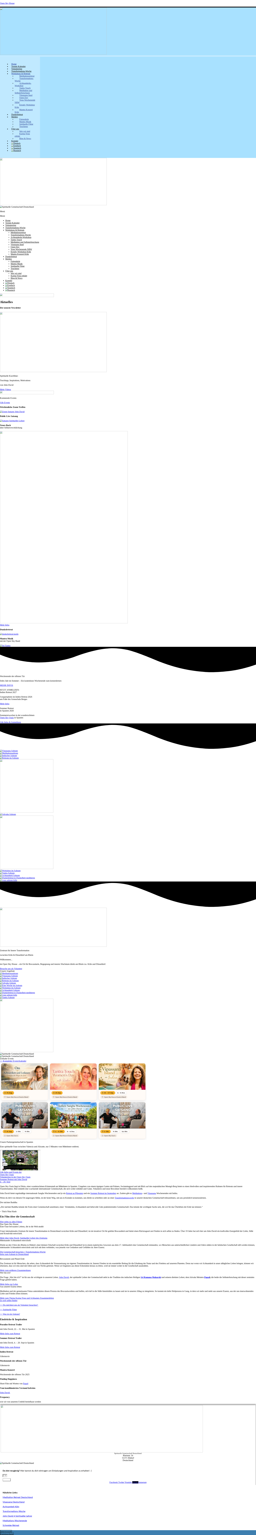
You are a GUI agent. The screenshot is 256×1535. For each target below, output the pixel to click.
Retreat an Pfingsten (74, 1193)
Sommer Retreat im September (103, 1193)
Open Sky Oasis (7, 718)
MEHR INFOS (6, 685)
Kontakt (8, 280)
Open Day (15, 247)
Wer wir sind (16, 273)
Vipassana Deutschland (14, 1502)
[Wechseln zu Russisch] (16, 150)
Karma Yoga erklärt (22, 135)
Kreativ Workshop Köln (25, 106)
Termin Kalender (12, 223)
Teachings (23, 126)
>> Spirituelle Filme (8, 1309)
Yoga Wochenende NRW (25, 101)
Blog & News (25, 138)
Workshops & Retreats (14, 230)
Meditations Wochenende (15, 1521)
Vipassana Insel (17, 244)
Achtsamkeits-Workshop (23, 84)
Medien (14, 117)
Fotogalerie (15, 261)
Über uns (9, 271)
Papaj (207, 1277)
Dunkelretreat (11, 256)
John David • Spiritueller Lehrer (17, 1516)
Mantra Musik (17, 264)
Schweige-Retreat (11, 1525)
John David (64, 1277)
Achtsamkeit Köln (11, 1507)
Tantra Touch (16, 240)
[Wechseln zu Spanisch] (10, 288)
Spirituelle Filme (18, 266)
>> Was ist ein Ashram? (10, 1314)
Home (8, 220)
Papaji (25, 1383)
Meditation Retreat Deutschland (18, 1497)
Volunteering (10, 225)
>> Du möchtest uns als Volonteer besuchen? (19, 1305)
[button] (128, 56)
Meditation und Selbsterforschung (23, 91)
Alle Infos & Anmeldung (10, 722)
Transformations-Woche (24, 79)
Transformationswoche (124, 1198)
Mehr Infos (4, 704)
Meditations (137, 1193)
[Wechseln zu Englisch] (10, 285)
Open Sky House (7, 3)
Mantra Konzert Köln (24, 111)
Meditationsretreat (18, 232)
